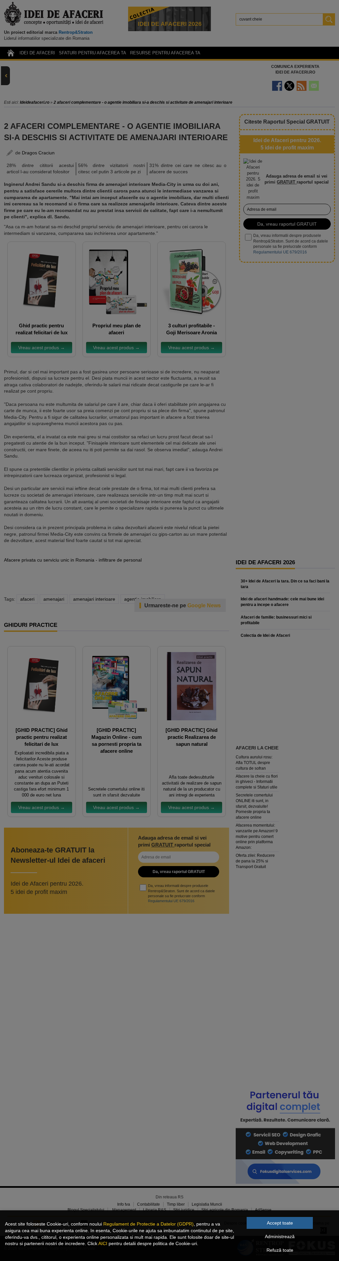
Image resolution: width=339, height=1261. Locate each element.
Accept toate (280, 1223)
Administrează (280, 1236)
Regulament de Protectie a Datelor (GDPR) (148, 1224)
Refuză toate (279, 1250)
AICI (102, 1243)
